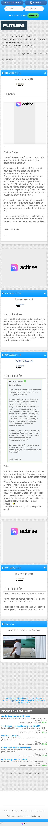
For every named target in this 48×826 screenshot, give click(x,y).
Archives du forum (24, 36)
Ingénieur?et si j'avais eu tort (17, 698)
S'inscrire (35, 2)
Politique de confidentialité (17, 816)
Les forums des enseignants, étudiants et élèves (23, 39)
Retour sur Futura (12, 2)
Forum (10, 36)
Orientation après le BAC (13, 45)
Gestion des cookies (37, 811)
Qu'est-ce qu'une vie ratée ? (14, 759)
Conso (23, 811)
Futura (6, 811)
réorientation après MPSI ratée (15, 716)
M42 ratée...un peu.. (10, 735)
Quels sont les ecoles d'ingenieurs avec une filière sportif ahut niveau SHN (24, 700)
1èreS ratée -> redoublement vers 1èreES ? (20, 726)
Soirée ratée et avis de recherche (16, 747)
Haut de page (36, 816)
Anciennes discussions (12, 42)
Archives (15, 811)
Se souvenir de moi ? (19, 15)
